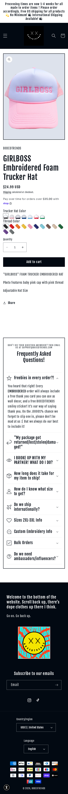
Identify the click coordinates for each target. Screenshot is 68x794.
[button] (5, 35)
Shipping (7, 192)
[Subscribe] (56, 685)
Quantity (7, 239)
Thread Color (11, 221)
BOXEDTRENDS (38, 788)
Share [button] (11, 303)
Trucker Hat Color (14, 211)
